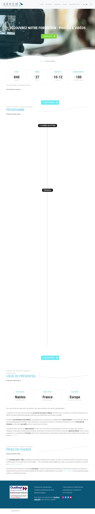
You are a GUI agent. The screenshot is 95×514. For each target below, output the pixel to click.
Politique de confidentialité (43, 487)
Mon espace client (74, 4)
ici (37, 462)
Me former (49, 4)
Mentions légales (39, 493)
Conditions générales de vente (44, 490)
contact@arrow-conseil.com (71, 490)
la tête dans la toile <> (15, 510)
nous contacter (67, 471)
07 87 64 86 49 (67, 493)
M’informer (57, 4)
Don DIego (8, 510)
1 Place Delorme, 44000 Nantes (72, 487)
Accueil (42, 4)
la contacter (14, 435)
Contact (65, 4)
